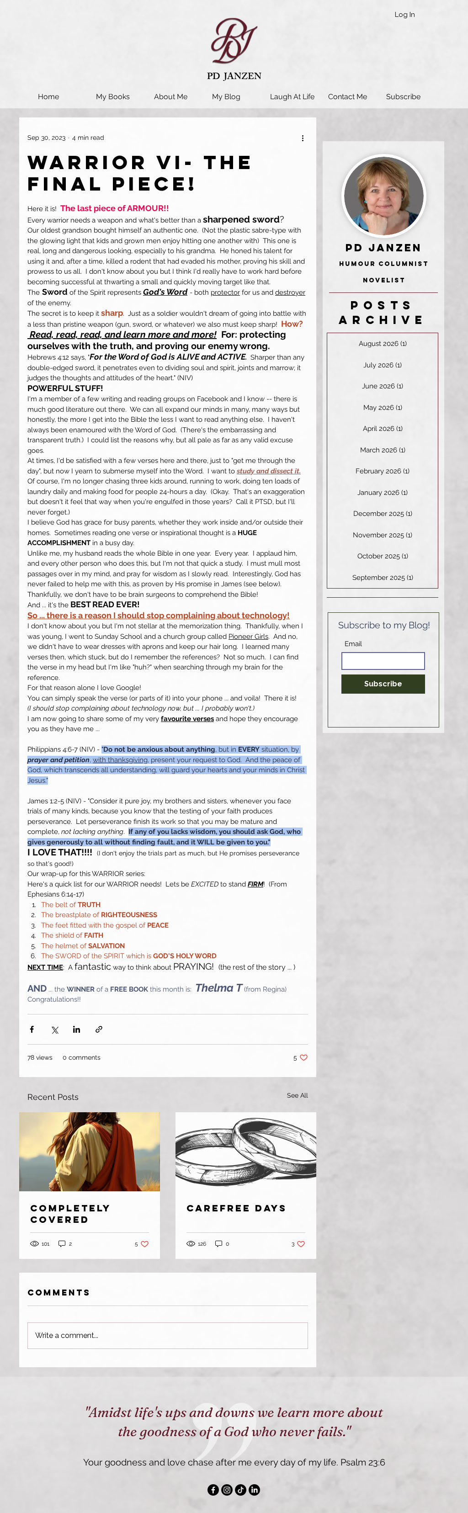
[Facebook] (213, 1490)
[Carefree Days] (246, 1151)
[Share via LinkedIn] (76, 1029)
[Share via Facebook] (31, 1029)
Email (353, 644)
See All (297, 1095)
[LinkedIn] (254, 1490)
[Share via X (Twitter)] (54, 1029)
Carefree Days (236, 1208)
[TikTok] (240, 1490)
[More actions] (302, 137)
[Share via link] (99, 1029)
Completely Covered (70, 1213)
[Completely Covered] (89, 1151)
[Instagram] (227, 1490)
